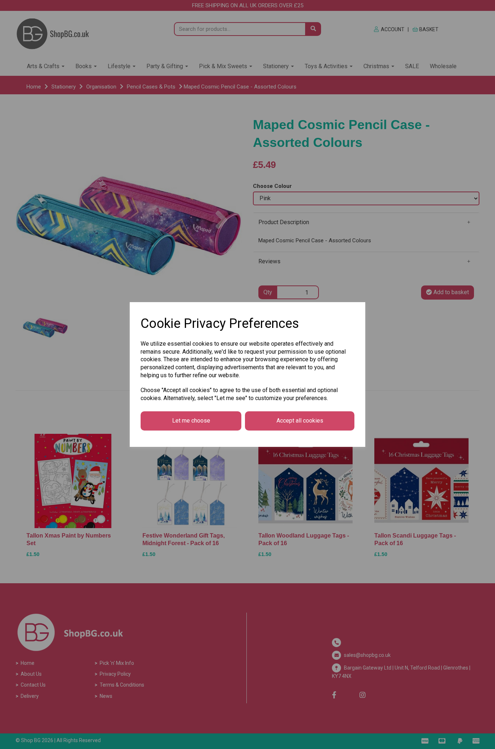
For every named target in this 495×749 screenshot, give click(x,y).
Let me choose (191, 420)
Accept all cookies (299, 420)
